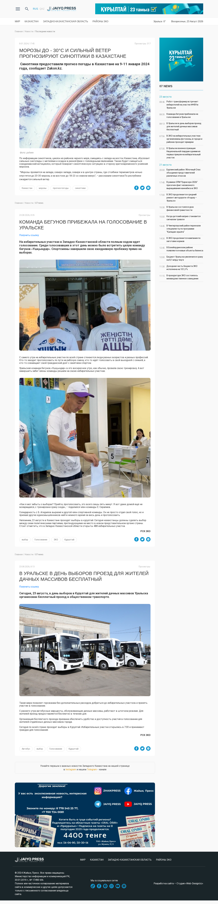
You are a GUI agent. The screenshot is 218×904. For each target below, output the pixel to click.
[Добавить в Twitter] (142, 188)
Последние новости (45, 31)
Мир (17, 21)
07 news (39, 203)
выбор (25, 539)
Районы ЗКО (100, 21)
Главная (19, 31)
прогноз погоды (61, 188)
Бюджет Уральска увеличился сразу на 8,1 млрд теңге (181, 258)
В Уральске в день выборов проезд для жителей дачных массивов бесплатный (180, 126)
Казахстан (32, 21)
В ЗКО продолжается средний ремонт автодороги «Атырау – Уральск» (178, 197)
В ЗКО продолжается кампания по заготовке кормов (180, 239)
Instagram (71, 769)
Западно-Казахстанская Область (65, 21)
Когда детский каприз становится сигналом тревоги (180, 218)
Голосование (41, 539)
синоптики (80, 188)
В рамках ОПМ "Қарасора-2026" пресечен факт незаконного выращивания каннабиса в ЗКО (178, 185)
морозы (42, 188)
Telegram (92, 769)
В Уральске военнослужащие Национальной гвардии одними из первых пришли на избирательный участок (180, 153)
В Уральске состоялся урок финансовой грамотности (176, 208)
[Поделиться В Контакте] (148, 188)
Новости (29, 31)
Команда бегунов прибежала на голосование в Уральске (178, 115)
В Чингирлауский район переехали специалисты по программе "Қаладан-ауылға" (180, 228)
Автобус (26, 749)
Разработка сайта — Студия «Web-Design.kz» (178, 883)
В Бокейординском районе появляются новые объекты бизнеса (181, 249)
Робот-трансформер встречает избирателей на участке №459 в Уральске (178, 104)
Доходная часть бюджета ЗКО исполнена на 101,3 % (178, 267)
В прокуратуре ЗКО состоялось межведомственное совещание (178, 277)
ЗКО (56, 539)
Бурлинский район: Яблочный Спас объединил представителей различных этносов (180, 172)
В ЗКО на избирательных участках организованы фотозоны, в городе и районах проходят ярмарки (180, 139)
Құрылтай (69, 539)
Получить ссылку (29, 235)
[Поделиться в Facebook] (136, 188)
